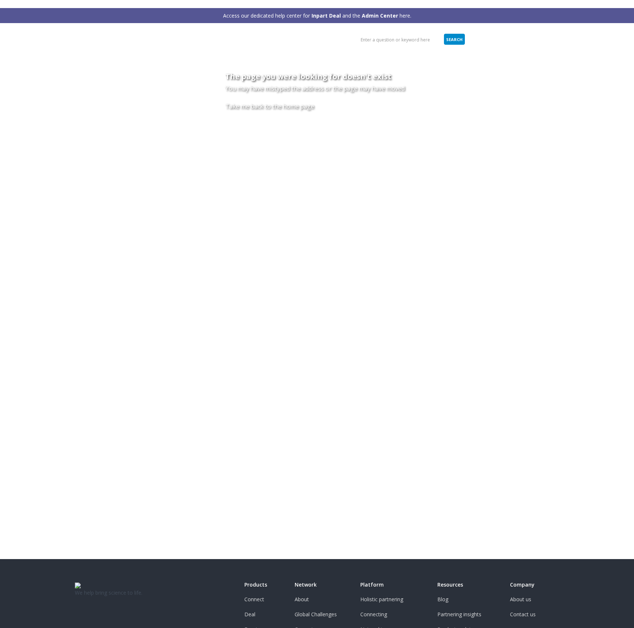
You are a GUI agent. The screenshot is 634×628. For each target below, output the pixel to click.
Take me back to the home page (269, 106)
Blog (442, 599)
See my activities (500, 39)
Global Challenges (316, 614)
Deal (249, 614)
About (302, 599)
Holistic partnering (381, 599)
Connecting (373, 614)
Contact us (523, 614)
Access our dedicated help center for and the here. (317, 15)
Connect (254, 599)
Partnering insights (459, 614)
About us (520, 599)
